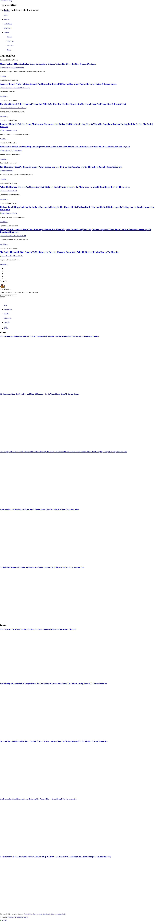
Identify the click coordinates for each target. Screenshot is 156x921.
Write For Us (7, 318)
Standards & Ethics (48, 914)
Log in (26, 917)
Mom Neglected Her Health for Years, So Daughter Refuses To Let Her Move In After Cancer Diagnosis (48, 64)
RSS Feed (20, 917)
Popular (6, 328)
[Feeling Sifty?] (3, 920)
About (5, 305)
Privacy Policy (8, 309)
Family (6, 15)
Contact (35, 914)
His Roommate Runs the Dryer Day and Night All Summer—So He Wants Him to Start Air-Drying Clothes (39, 394)
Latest (5, 327)
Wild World (10, 41)
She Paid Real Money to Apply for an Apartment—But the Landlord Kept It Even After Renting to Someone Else (42, 567)
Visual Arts (10, 45)
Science (9, 37)
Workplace (7, 11)
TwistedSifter (28, 914)
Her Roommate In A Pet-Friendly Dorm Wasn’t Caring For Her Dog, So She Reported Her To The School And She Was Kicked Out (61, 167)
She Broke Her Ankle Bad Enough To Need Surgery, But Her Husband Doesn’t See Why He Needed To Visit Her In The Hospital (59, 252)
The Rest (6, 32)
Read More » (3, 76)
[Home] (78, 1)
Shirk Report (7, 28)
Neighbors (7, 19)
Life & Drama (8, 24)
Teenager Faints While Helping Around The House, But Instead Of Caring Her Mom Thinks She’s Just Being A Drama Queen (58, 84)
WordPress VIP (11, 917)
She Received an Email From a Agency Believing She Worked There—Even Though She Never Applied (38, 799)
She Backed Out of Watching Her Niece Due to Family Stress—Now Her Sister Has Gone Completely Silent (39, 509)
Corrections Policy (60, 914)
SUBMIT (6, 313)
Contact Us (7, 322)
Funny (9, 50)
